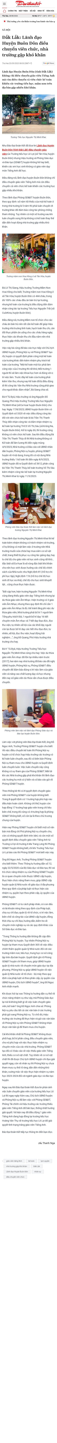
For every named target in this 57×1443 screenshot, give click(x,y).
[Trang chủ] (4, 11)
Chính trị (12, 11)
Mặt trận (23, 11)
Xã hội (33, 11)
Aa (35, 1440)
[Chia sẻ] (54, 1439)
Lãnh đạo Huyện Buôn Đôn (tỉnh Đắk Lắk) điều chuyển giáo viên (28, 149)
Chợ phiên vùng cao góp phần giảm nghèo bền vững (31, 21)
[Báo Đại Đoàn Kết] (28, 4)
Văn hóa (50, 11)
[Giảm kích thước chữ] (30, 1440)
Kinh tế (41, 11)
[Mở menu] (4, 4)
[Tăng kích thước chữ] (38, 1440)
